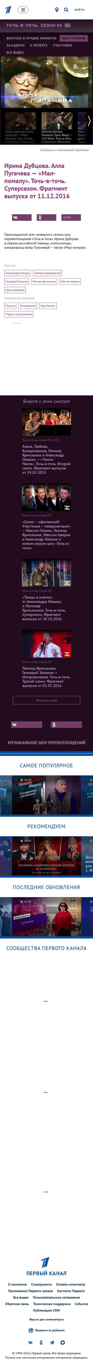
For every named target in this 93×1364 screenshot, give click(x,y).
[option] (20, 127)
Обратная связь (17, 1304)
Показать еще (46, 700)
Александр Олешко (17, 273)
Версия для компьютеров (46, 1319)
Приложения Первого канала (30, 1291)
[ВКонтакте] (22, 217)
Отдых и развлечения (19, 314)
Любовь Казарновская (47, 273)
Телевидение (28, 306)
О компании (17, 1284)
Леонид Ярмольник (44, 281)
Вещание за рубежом (49, 1330)
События (81, 1304)
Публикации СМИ (46, 1310)
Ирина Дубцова (15, 290)
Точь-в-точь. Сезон (34, 25)
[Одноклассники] (46, 217)
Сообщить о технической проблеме (64, 150)
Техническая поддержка (52, 1304)
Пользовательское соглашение (56, 1297)
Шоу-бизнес (47, 306)
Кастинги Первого (71, 1291)
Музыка (10, 306)
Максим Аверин (70, 281)
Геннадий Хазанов (17, 281)
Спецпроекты (41, 1284)
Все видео (21, 1297)
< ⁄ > (67, 217)
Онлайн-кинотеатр (70, 1284)
